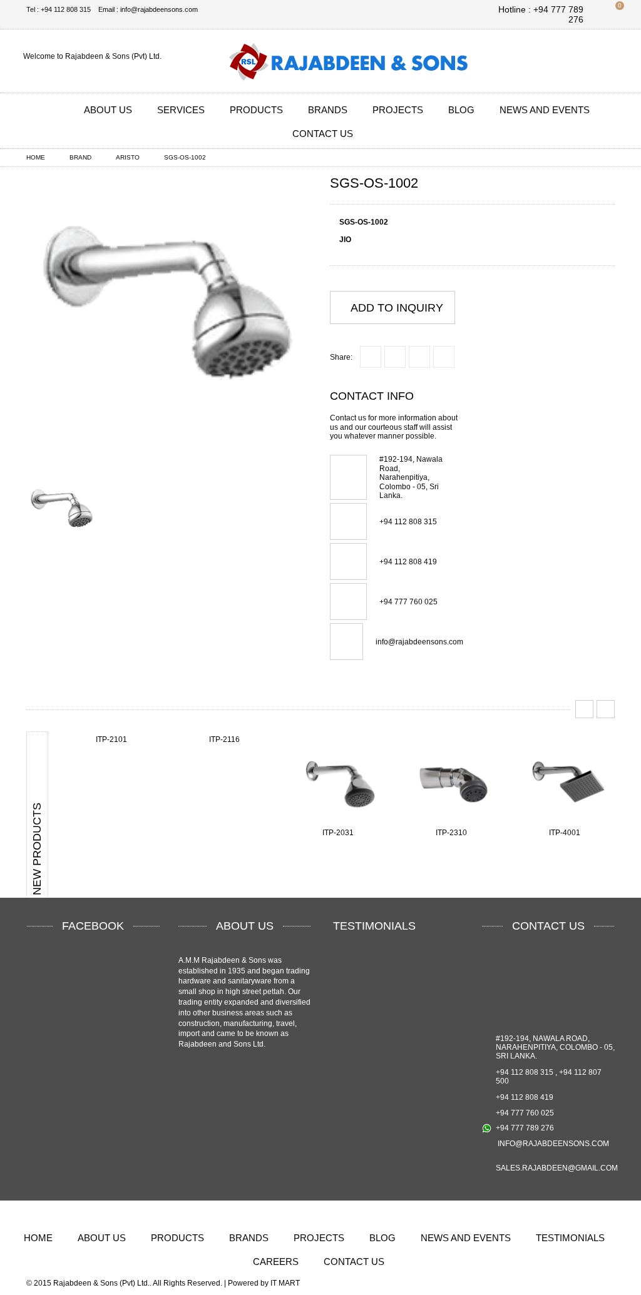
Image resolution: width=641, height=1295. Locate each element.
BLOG (461, 109)
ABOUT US (108, 109)
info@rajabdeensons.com (419, 641)
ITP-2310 (451, 832)
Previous (584, 709)
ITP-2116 (224, 739)
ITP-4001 (564, 832)
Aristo (128, 157)
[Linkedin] (576, 62)
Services (181, 109)
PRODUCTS (256, 109)
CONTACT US (322, 133)
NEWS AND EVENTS (545, 109)
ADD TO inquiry (397, 308)
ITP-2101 (111, 739)
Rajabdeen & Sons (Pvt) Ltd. (101, 1283)
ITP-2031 (338, 832)
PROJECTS (397, 109)
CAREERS (276, 1261)
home (35, 157)
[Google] (606, 62)
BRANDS (327, 109)
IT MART (285, 1283)
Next (606, 709)
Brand (80, 157)
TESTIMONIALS (570, 1237)
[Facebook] (545, 62)
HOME (38, 1237)
